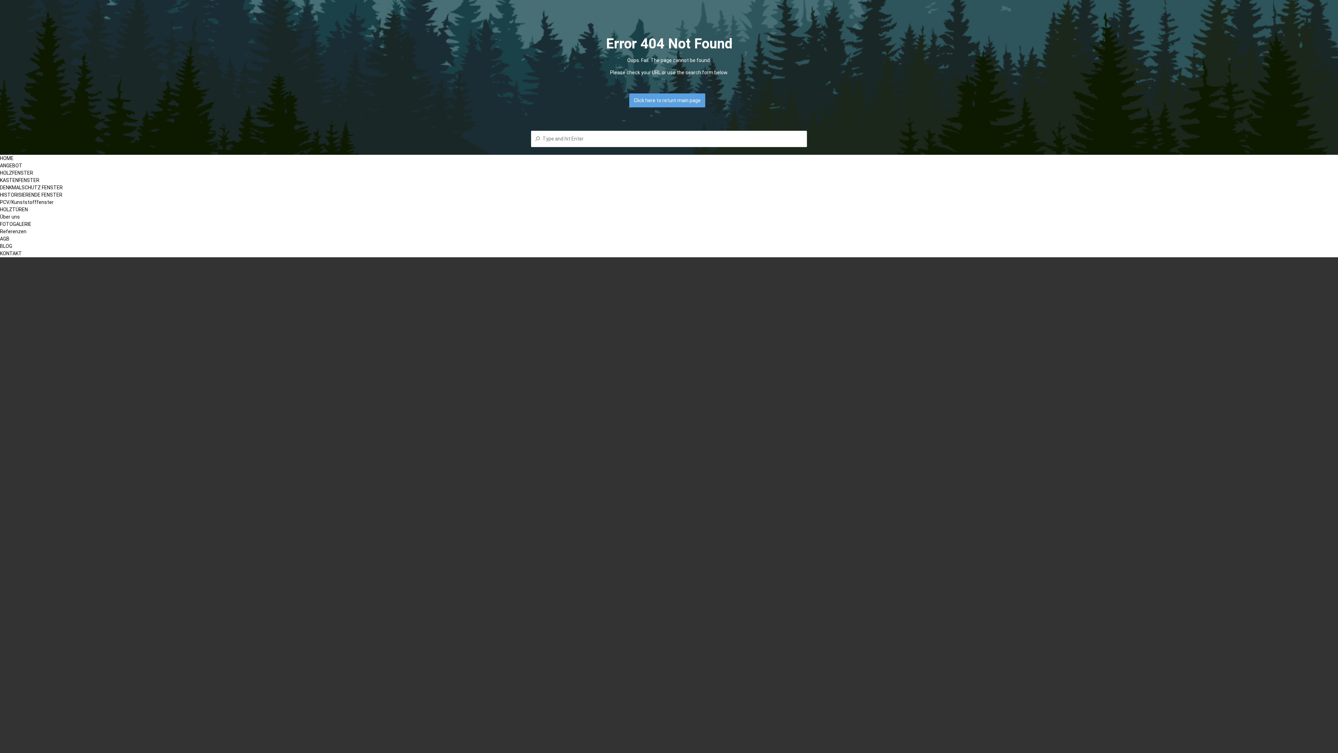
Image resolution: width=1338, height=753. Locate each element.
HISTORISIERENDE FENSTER (31, 195)
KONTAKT (11, 253)
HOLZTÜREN (14, 209)
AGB (4, 239)
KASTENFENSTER (19, 180)
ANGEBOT (11, 165)
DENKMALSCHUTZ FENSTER (31, 187)
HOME (7, 158)
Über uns (10, 217)
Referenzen (13, 231)
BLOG (6, 246)
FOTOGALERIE (15, 224)
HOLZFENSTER (16, 173)
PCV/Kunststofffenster (27, 202)
